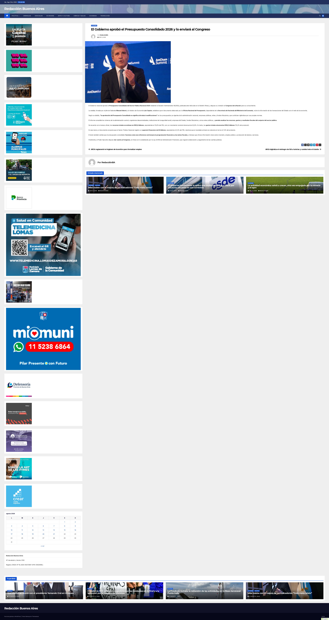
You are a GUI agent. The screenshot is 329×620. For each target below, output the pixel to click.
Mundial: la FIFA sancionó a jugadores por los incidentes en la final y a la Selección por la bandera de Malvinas (123, 592)
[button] (320, 16)
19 (32, 534)
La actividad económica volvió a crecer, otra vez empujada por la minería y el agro (284, 186)
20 (43, 534)
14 (54, 530)
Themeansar (35, 616)
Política (15, 16)
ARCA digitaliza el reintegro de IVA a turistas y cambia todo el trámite (292, 149)
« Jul (42, 546)
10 (11, 530)
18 (22, 534)
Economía (50, 16)
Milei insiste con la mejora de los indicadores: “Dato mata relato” (120, 187)
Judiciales (39, 16)
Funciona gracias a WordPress (12, 616)
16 (75, 530)
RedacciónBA (104, 35)
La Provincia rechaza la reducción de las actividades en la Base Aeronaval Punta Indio (204, 592)
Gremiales (27, 16)
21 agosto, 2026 (14, 596)
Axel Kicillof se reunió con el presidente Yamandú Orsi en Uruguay (40, 593)
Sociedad (93, 16)
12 (32, 530)
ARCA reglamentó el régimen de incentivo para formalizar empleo (116, 149)
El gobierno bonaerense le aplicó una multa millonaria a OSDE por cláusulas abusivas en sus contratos (201, 186)
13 (43, 530)
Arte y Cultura (64, 16)
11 (22, 530)
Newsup (28, 616)
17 (11, 534)
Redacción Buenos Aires (24, 9)
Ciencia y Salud (80, 16)
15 (64, 530)
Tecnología (105, 16)
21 (54, 534)
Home (323, 616)
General (10, 590)
